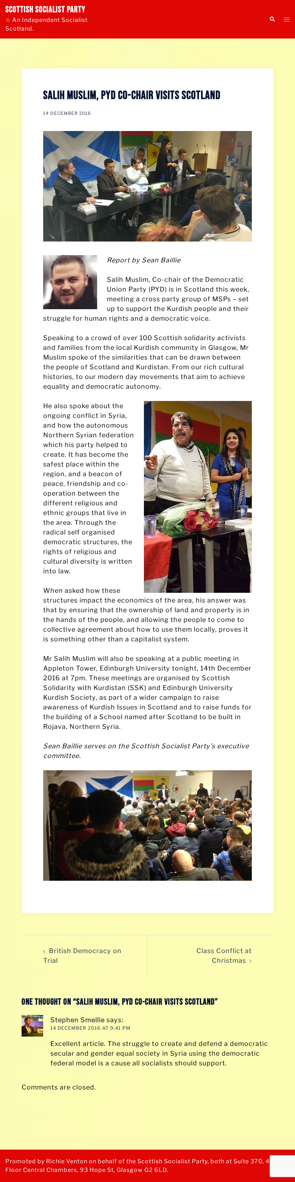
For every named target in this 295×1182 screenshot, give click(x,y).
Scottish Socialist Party (45, 9)
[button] (272, 19)
